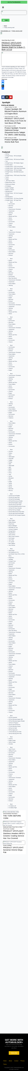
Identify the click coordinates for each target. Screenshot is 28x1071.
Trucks (6, 116)
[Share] (14, 88)
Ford (6, 126)
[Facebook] (14, 81)
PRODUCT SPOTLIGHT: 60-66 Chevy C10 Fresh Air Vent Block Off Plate (15, 121)
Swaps (6, 107)
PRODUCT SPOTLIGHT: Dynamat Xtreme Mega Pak (13, 849)
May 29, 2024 (11, 40)
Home (5, 25)
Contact (16, 1060)
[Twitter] (14, 83)
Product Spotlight (10, 828)
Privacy (22, 1060)
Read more (4, 79)
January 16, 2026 (12, 137)
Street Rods (4, 40)
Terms (5, 1064)
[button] (14, 7)
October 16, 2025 (12, 107)
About (10, 1060)
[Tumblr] (14, 86)
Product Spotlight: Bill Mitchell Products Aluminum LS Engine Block (15, 111)
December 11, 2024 (13, 116)
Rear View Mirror (13, 813)
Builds (6, 137)
